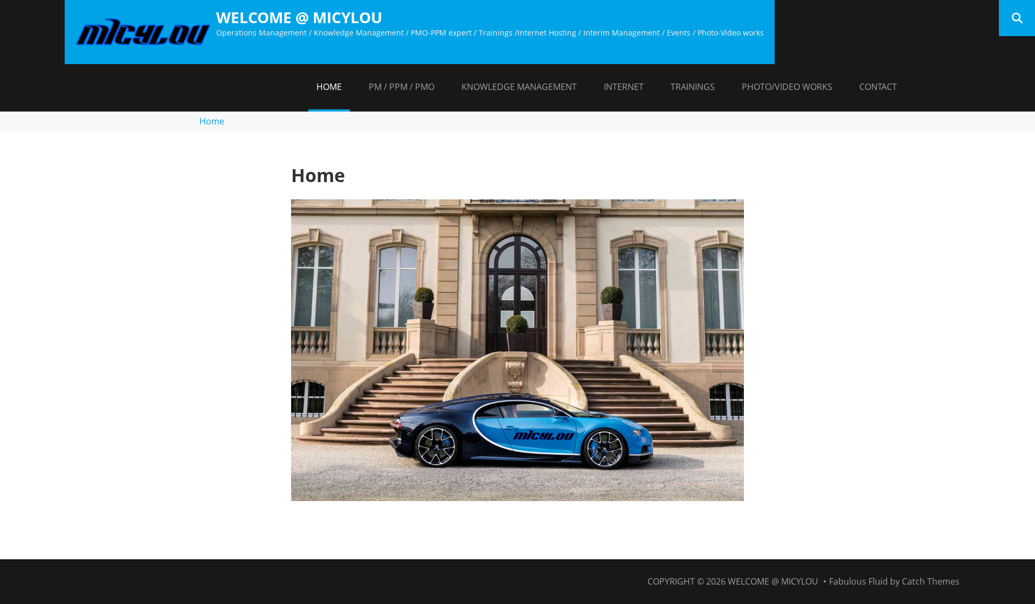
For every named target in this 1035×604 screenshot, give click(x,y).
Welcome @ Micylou (299, 17)
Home (329, 87)
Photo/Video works (787, 87)
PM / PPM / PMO (401, 87)
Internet (624, 87)
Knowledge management (519, 87)
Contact (878, 87)
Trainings (693, 87)
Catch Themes (931, 581)
